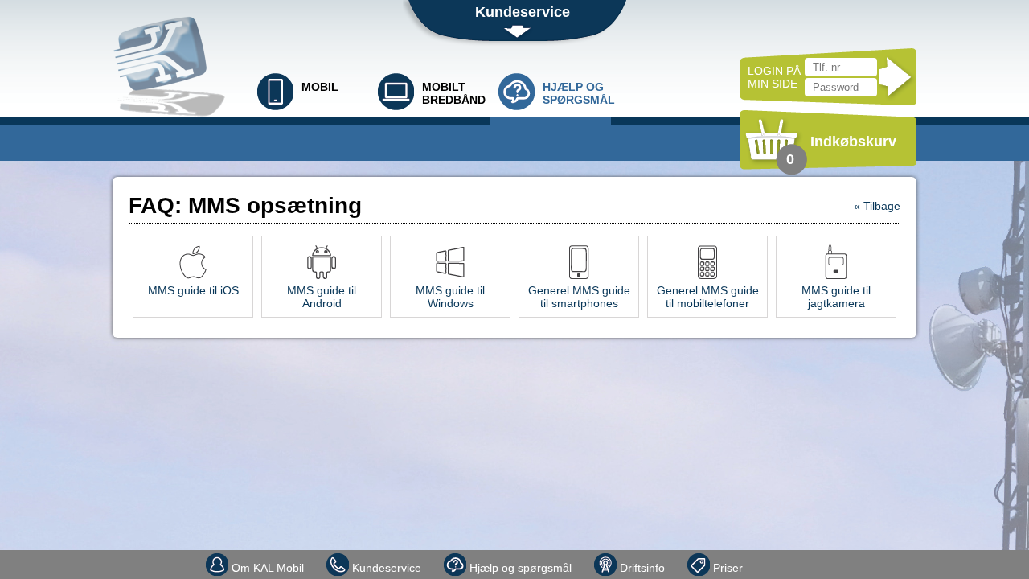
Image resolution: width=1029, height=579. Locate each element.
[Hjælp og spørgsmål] (794, 559)
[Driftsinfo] (810, 559)
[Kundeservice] (778, 559)
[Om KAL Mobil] (762, 559)
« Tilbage (877, 205)
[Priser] (826, 559)
